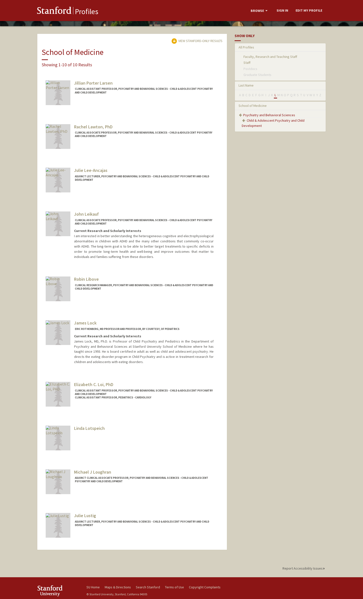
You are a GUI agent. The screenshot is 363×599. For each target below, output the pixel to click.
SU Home (93, 587)
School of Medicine (253, 105)
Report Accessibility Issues (302, 568)
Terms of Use (174, 587)
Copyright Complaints (205, 587)
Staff (246, 62)
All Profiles (246, 47)
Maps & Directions (118, 587)
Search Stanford (148, 587)
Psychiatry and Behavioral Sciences (269, 115)
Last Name (246, 85)
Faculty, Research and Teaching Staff (270, 56)
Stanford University (58, 591)
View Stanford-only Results (200, 41)
